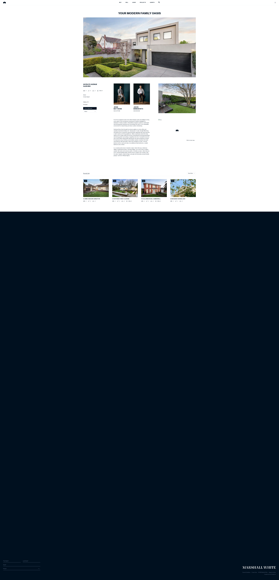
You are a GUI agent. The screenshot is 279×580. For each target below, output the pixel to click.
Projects (143, 2)
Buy (120, 2)
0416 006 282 (136, 110)
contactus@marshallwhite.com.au (11, 574)
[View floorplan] (193, 75)
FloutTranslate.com (272, 574)
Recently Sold (86, 173)
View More (190, 173)
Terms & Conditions (246, 572)
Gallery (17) (86, 102)
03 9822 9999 (6, 572)
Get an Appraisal (88, 108)
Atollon (274, 572)
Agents (152, 2)
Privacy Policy (254, 572)
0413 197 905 (117, 110)
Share (85, 111)
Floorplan (85, 104)
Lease (134, 2)
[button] (177, 130)
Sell (126, 2)
